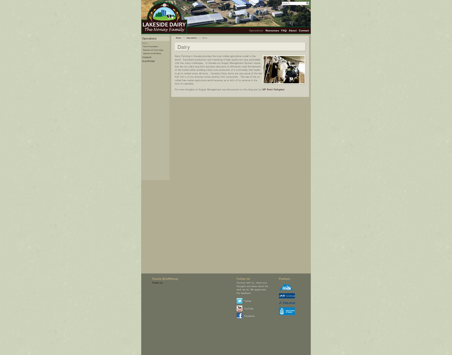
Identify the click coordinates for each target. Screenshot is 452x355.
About (293, 30)
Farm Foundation (150, 46)
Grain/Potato (148, 61)
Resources (272, 30)
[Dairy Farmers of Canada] (287, 314)
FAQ (284, 30)
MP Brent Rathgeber (274, 89)
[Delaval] (287, 303)
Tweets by (157, 282)
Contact (304, 30)
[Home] (164, 33)
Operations (256, 30)
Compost (146, 57)
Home (178, 38)
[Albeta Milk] (286, 289)
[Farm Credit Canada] (287, 297)
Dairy (145, 43)
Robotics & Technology (153, 50)
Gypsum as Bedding (152, 53)
